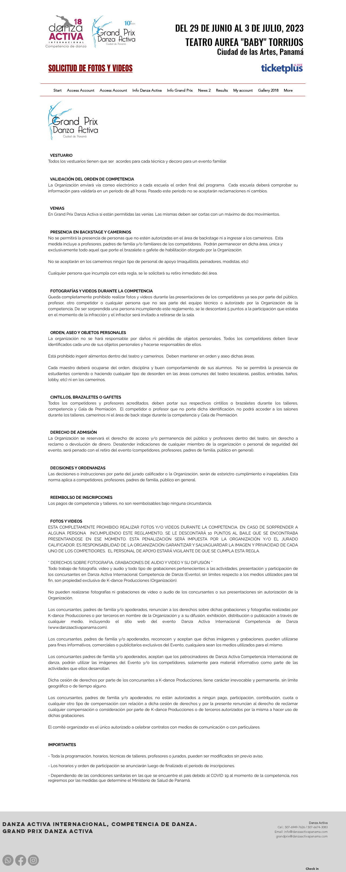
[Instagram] (33, 860)
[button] (147, 90)
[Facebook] (20, 860)
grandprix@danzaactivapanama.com (302, 836)
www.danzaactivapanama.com (77, 627)
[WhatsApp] (8, 860)
